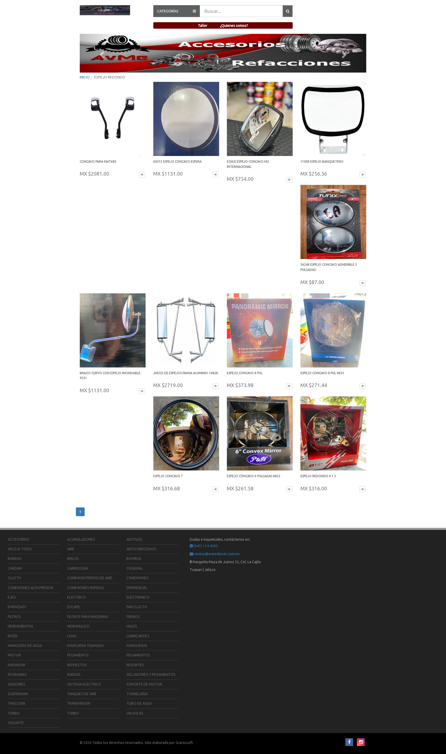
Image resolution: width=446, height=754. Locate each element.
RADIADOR (16, 665)
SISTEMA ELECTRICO (84, 684)
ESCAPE (73, 607)
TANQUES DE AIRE (82, 694)
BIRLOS (73, 558)
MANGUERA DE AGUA (25, 645)
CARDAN (15, 568)
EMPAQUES (17, 607)
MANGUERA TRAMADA (85, 645)
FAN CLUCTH (136, 607)
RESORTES (135, 665)
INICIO (85, 77)
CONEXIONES (137, 578)
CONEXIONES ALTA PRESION (30, 588)
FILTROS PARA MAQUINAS (87, 617)
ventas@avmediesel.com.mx (216, 554)
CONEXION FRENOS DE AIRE (89, 578)
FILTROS (14, 617)
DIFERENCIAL (136, 588)
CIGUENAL (134, 568)
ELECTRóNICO (137, 597)
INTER (12, 636)
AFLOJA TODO (20, 549)
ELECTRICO (76, 597)
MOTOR (14, 655)
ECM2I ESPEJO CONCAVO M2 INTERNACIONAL (248, 167)
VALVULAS (134, 713)
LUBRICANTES (137, 636)
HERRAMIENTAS (20, 626)
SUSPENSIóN (18, 694)
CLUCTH (14, 578)
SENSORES (16, 684)
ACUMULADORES (81, 539)
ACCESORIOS (18, 539)
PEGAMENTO (78, 655)
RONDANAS (17, 674)
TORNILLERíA (137, 694)
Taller (202, 25)
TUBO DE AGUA (139, 703)
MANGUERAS (136, 645)
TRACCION (16, 703)
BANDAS (15, 558)
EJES (12, 597)
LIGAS (71, 636)
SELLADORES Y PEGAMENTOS (151, 674)
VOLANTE (16, 723)
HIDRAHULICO (78, 626)
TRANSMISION (78, 703)
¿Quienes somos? (234, 25)
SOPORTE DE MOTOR (144, 684)
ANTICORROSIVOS (141, 549)
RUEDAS (74, 674)
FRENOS (133, 617)
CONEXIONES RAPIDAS (85, 588)
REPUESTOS (77, 665)
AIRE (70, 549)
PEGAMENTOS (138, 655)
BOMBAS (133, 558)
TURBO (14, 713)
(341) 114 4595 (205, 546)
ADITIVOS (134, 539)
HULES (131, 626)
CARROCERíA (77, 568)
